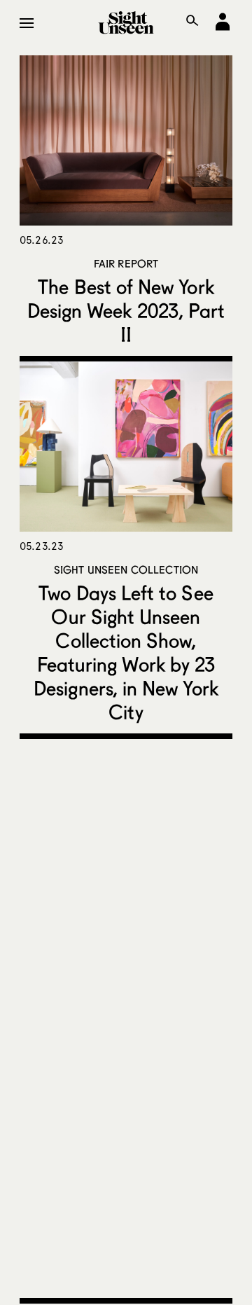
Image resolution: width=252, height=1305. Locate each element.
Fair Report (126, 263)
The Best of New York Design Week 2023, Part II (126, 310)
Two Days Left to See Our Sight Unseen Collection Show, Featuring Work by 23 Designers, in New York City (126, 652)
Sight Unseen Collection (126, 569)
